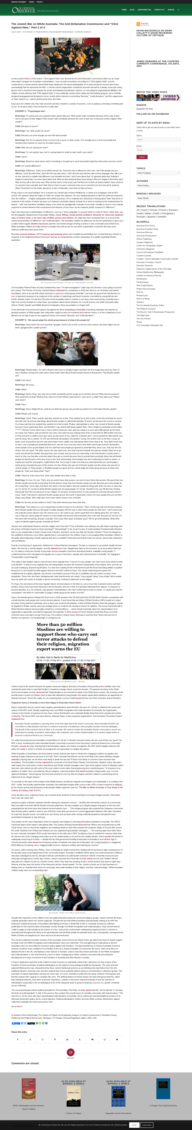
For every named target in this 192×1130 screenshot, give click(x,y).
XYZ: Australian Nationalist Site (149, 325)
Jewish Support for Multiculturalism (61, 32)
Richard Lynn (142, 295)
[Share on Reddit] (104, 1039)
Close (134, 1125)
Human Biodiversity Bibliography (150, 272)
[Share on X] (30, 1039)
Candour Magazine (144, 242)
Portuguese (167, 213)
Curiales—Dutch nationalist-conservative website (157, 259)
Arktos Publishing (143, 239)
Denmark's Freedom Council (148, 262)
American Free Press (145, 226)
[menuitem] (19, 2)
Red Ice (139, 292)
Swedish (161, 216)
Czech (144, 210)
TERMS (31, 2)
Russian (140, 216)
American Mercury (144, 232)
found (78, 698)
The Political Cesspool (145, 309)
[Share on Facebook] (17, 1039)
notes (117, 795)
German (172, 210)
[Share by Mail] (117, 1039)
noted (82, 771)
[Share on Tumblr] (80, 1039)
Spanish (151, 216)
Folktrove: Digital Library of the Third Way (153, 269)
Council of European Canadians (149, 252)
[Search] (178, 9)
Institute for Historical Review (148, 275)
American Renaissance (146, 236)
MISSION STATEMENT (18, 2)
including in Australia (75, 310)
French (163, 210)
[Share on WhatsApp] (42, 1039)
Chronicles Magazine (145, 249)
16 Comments (28, 32)
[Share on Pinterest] (55, 1039)
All (137, 210)
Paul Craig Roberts (144, 285)
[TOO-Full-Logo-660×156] (35, 9)
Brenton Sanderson (84, 32)
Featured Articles (42, 32)
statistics (15, 759)
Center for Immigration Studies (149, 245)
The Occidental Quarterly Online (150, 305)
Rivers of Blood (143, 299)
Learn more (146, 1125)
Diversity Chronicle (144, 265)
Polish (156, 213)
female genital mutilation (80, 215)
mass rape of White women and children (55, 218)
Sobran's (140, 302)
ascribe (107, 836)
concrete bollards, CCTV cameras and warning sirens (43, 234)
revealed (48, 287)
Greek (139, 213)
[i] (80, 949)
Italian (148, 213)
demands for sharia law (103, 215)
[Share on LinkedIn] (67, 1039)
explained (15, 719)
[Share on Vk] (92, 1039)
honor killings (62, 215)
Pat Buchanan (142, 282)
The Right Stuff (142, 315)
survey (64, 597)
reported (46, 762)
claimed (54, 548)
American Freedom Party (147, 229)
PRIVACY (40, 2)
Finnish (153, 210)
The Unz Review (143, 318)
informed (60, 290)
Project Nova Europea (145, 289)
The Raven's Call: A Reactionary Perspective (155, 312)
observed (40, 692)
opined (88, 990)
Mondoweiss (141, 279)
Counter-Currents (143, 255)
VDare (139, 322)
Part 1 (28, 78)
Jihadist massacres (39, 224)
